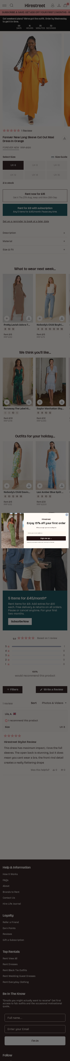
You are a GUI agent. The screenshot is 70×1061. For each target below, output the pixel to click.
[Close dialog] (67, 514)
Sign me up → (46, 538)
